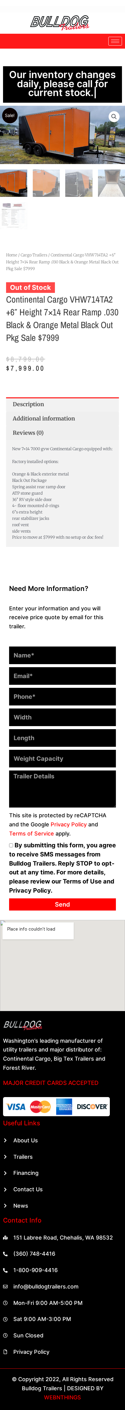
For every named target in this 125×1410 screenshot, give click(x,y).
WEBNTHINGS (62, 1379)
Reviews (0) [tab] (28, 414)
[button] (114, 98)
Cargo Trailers (34, 237)
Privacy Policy (69, 806)
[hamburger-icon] (115, 41)
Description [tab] (28, 386)
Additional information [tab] (44, 400)
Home (11, 237)
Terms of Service (31, 815)
